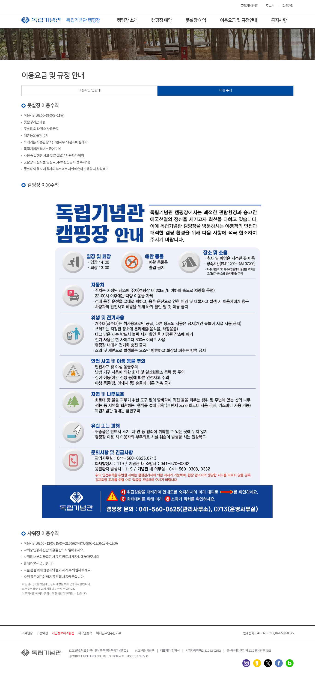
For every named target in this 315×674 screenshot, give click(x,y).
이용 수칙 (225, 90)
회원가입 (288, 6)
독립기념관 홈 (249, 6)
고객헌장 (27, 633)
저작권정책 (85, 633)
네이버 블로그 (290, 663)
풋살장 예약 (196, 20)
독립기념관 (65, 20)
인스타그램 (246, 663)
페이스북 (279, 663)
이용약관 (42, 633)
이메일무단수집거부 (108, 633)
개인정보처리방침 (63, 633)
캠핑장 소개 (127, 20)
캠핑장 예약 (161, 20)
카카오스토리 (257, 663)
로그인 (270, 6)
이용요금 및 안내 (90, 90)
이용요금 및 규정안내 (238, 20)
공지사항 (279, 20)
